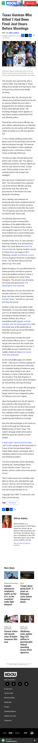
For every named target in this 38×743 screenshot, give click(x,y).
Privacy (6, 707)
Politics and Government (7, 627)
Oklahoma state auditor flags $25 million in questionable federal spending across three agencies (26, 642)
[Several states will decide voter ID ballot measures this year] (11, 619)
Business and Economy (11, 583)
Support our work (10, 716)
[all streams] (35, 740)
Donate (31, 3)
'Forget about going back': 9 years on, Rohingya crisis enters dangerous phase (26, 594)
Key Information (9, 698)
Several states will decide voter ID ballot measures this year (11, 636)
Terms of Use (8, 693)
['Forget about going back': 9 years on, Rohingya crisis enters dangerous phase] (27, 575)
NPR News (12, 503)
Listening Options (10, 711)
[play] (3, 740)
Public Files (8, 702)
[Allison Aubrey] (7, 521)
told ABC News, (8, 299)
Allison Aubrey (14, 33)
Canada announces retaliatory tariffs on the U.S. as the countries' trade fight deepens (10, 595)
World (22, 583)
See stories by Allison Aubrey (22, 544)
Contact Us (8, 720)
